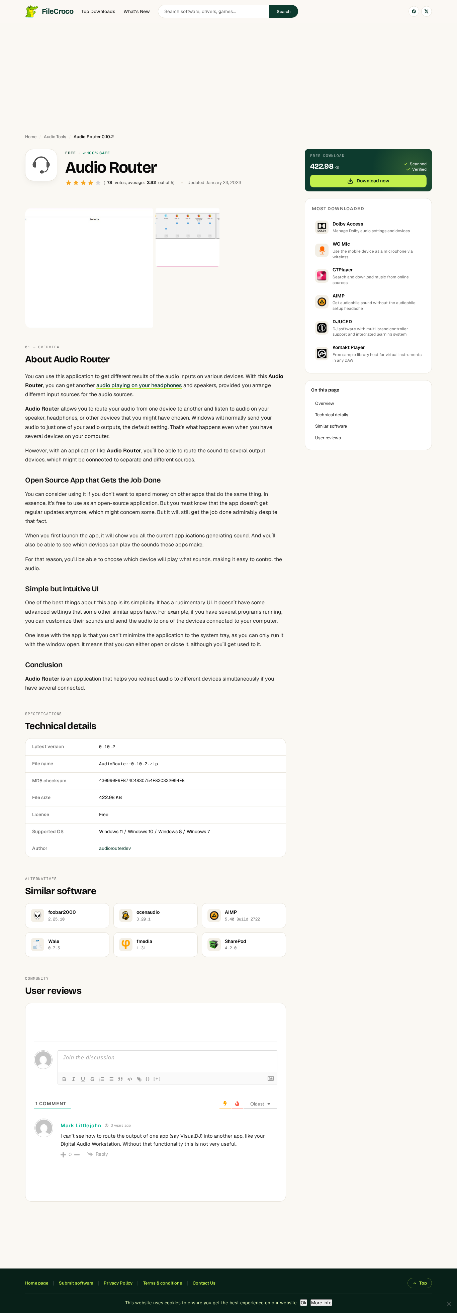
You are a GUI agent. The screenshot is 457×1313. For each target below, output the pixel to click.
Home (30, 137)
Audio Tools (55, 137)
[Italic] (73, 1079)
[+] (157, 1078)
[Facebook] (413, 11)
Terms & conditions (162, 1283)
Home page (36, 1283)
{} (148, 1078)
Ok (303, 1302)
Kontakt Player (349, 347)
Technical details (331, 415)
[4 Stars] (90, 182)
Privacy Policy (118, 1283)
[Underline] (83, 1079)
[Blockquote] (120, 1079)
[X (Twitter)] (426, 11)
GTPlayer (343, 270)
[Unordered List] (111, 1079)
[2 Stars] (76, 182)
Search (284, 11)
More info (321, 1302)
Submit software (76, 1283)
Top (423, 1283)
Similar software (331, 426)
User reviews (328, 438)
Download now (373, 181)
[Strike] (92, 1079)
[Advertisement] (228, 75)
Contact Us (204, 1283)
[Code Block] (129, 1079)
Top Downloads (98, 11)
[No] (448, 1303)
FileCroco (57, 11)
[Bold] (64, 1079)
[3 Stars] (83, 182)
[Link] (139, 1079)
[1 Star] (68, 182)
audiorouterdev (115, 848)
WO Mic (341, 244)
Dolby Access (348, 224)
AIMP (339, 296)
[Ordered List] (101, 1079)
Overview (324, 403)
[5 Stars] (98, 182)
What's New (136, 11)
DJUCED (342, 322)
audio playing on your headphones (139, 385)
